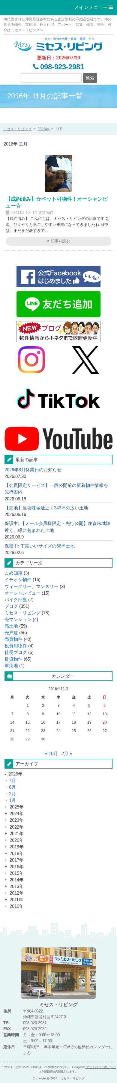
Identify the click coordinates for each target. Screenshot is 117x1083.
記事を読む (60, 241)
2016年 (44, 129)
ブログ (11, 606)
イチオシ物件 (18, 579)
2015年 (17, 873)
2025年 (17, 807)
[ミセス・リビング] (58, 43)
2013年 (17, 886)
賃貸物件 (46, 212)
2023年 (17, 820)
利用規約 (48, 1071)
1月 (12, 800)
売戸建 (11, 632)
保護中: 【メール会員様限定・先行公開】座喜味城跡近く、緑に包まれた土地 (57, 526)
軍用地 (11, 665)
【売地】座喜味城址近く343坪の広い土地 (46, 508)
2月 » (67, 753)
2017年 (17, 860)
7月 (12, 780)
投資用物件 (15, 646)
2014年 (17, 880)
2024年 (17, 813)
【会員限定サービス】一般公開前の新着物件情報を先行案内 (56, 488)
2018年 (17, 853)
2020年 (17, 840)
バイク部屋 (15, 599)
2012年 (17, 893)
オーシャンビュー (22, 593)
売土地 (11, 626)
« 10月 (51, 753)
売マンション (18, 619)
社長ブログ (15, 652)
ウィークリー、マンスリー (31, 586)
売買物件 (13, 639)
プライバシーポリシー (100, 1067)
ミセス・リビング (22, 612)
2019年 (17, 846)
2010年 (17, 906)
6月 (12, 787)
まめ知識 (13, 573)
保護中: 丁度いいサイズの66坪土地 (39, 546)
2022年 (17, 827)
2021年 (17, 833)
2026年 (15, 774)
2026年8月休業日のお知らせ (33, 469)
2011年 (16, 899)
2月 (12, 793)
